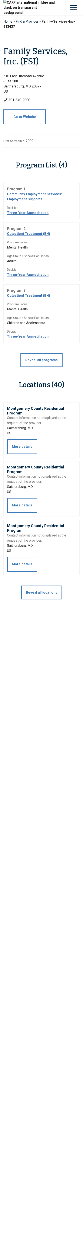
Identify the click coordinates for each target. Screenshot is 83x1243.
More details (22, 447)
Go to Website (24, 117)
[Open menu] (73, 7)
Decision (12, 207)
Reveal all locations (41, 592)
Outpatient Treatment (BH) (28, 234)
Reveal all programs (41, 360)
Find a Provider (27, 21)
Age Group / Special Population (28, 256)
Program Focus (17, 242)
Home (7, 21)
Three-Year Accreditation (28, 213)
